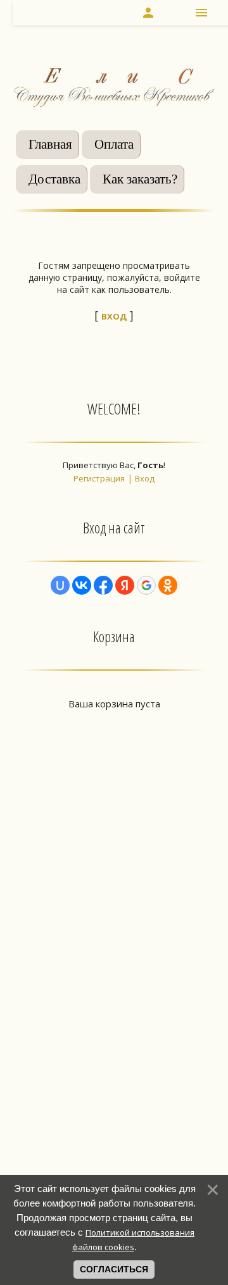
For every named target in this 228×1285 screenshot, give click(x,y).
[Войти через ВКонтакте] (81, 585)
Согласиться (114, 1269)
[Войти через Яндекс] (124, 585)
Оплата (114, 144)
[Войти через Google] (146, 585)
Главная (50, 144)
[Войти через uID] (60, 585)
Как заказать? (140, 179)
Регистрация (99, 478)
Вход (145, 478)
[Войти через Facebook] (103, 585)
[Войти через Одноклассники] (167, 585)
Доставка (54, 179)
